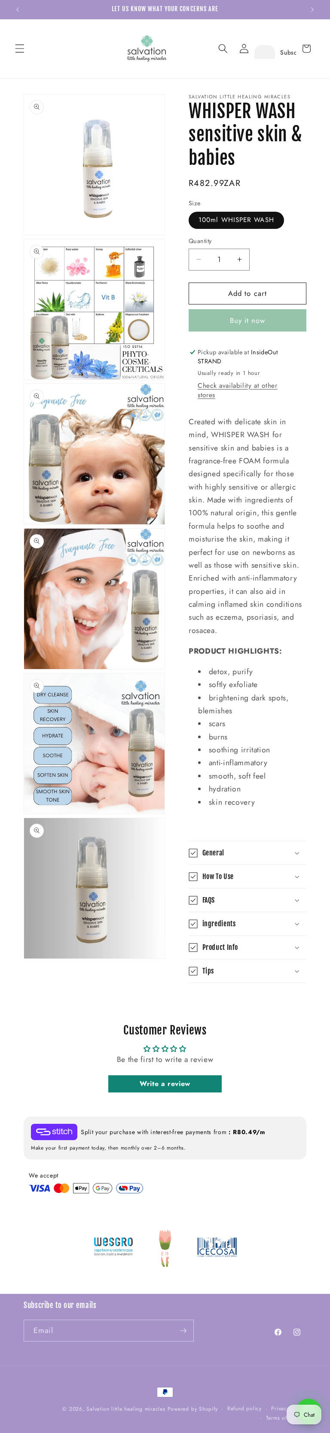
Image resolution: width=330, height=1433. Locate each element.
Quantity (200, 241)
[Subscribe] (183, 1331)
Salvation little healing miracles (125, 1409)
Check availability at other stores (238, 390)
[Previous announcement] (17, 9)
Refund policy (244, 1408)
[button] (19, 48)
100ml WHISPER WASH (236, 220)
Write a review (165, 1084)
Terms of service (286, 1418)
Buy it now (248, 320)
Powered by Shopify (193, 1409)
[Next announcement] (312, 9)
